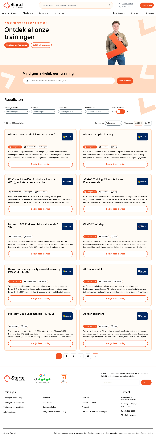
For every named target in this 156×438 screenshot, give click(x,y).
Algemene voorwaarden (129, 433)
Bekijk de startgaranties (16, 45)
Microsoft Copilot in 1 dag (98, 134)
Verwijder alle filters (15, 119)
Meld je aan (147, 5)
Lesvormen (59, 13)
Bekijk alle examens (41, 45)
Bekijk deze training (40, 164)
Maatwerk (28, 13)
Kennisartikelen (49, 407)
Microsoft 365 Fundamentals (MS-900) (31, 313)
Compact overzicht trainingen (94, 412)
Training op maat (89, 402)
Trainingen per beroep (12, 398)
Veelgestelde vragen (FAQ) (54, 412)
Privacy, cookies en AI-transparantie (70, 433)
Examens (43, 13)
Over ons (135, 13)
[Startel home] (13, 5)
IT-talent (85, 407)
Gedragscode (111, 433)
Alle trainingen (9, 13)
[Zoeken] (109, 5)
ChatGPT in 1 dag (93, 224)
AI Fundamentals (93, 269)
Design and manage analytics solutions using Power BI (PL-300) (34, 270)
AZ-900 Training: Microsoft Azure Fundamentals (103, 181)
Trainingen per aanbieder (14, 407)
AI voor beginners (93, 313)
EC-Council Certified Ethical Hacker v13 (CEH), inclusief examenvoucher (31, 181)
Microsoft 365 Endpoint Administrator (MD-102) (33, 226)
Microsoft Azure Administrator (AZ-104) (31, 134)
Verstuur (146, 382)
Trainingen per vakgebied (14, 402)
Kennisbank (118, 13)
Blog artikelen (147, 433)
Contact (150, 13)
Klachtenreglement (95, 433)
